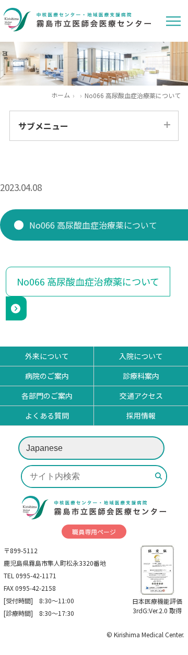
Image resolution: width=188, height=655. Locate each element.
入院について (141, 356)
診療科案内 (141, 376)
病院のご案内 (47, 376)
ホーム (60, 95)
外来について (47, 356)
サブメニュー (43, 126)
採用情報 (141, 415)
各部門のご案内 (47, 395)
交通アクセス (141, 395)
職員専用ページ (94, 531)
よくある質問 (47, 415)
